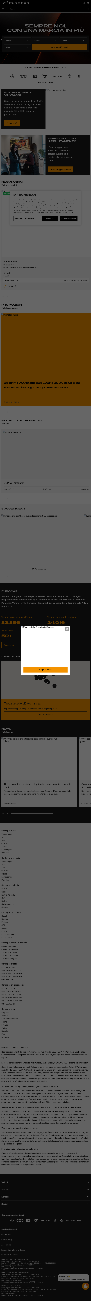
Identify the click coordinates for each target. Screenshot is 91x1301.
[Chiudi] (67, 629)
